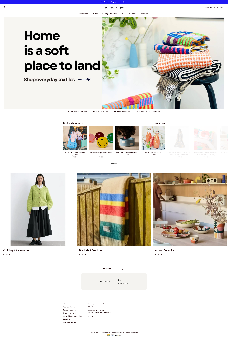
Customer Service (69, 307)
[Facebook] (88, 316)
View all (158, 123)
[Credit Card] (112, 336)
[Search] (5, 7)
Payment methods (69, 310)
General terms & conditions (72, 316)
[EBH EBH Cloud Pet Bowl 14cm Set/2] (127, 138)
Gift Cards (144, 14)
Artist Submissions (69, 322)
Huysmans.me (134, 332)
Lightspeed (120, 332)
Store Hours (67, 319)
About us (66, 304)
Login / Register (210, 7)
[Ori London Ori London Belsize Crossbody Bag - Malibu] (75, 138)
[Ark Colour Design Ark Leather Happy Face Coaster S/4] (101, 138)
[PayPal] (108, 336)
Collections (133, 14)
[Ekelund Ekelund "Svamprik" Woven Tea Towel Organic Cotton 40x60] (179, 138)
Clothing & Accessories (110, 14)
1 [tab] (112, 163)
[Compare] (218, 7)
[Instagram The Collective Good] (92, 316)
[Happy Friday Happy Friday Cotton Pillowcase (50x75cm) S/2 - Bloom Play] (205, 138)
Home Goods (83, 14)
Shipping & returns (69, 313)
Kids (123, 14)
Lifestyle (95, 14)
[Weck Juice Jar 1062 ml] (153, 138)
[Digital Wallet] (118, 336)
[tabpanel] (75, 144)
